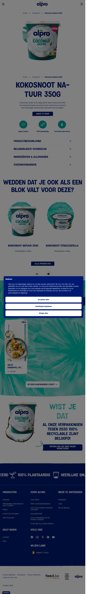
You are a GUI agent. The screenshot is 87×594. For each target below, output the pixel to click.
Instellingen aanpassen (43, 306)
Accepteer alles (43, 300)
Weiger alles (43, 313)
